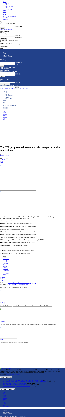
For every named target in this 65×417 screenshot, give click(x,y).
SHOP (4, 53)
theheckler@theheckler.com (13, 374)
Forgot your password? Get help (8, 67)
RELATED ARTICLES (6, 287)
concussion (6, 259)
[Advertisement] (32, 133)
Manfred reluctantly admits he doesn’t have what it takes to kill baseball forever (26, 306)
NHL (4, 12)
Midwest (5, 115)
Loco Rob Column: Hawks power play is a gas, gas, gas (22, 283)
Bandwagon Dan (4, 155)
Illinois (5, 114)
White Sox (9, 9)
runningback (6, 273)
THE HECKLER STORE (9, 16)
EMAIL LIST (6, 55)
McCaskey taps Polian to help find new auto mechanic (16, 384)
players (5, 267)
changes (5, 257)
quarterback (6, 270)
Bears (7, 4)
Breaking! (2, 302)
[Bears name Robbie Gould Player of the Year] (8, 338)
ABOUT (5, 52)
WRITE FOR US (7, 56)
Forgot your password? (6, 29)
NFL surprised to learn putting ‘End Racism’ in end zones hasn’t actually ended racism (28, 324)
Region (5, 117)
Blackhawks (9, 6)
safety (4, 274)
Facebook (5, 17)
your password (18, 26)
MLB (4, 10)
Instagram (5, 19)
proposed (5, 269)
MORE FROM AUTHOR (20, 287)
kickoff (5, 261)
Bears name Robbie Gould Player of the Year (14, 343)
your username (18, 24)
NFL (4, 13)
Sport (4, 118)
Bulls (7, 7)
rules (4, 271)
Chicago (5, 2)
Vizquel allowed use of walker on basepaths (17, 284)
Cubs (7, 3)
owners (5, 266)
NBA (4, 14)
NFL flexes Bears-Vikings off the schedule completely (16, 386)
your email (17, 35)
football (5, 260)
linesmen (5, 263)
